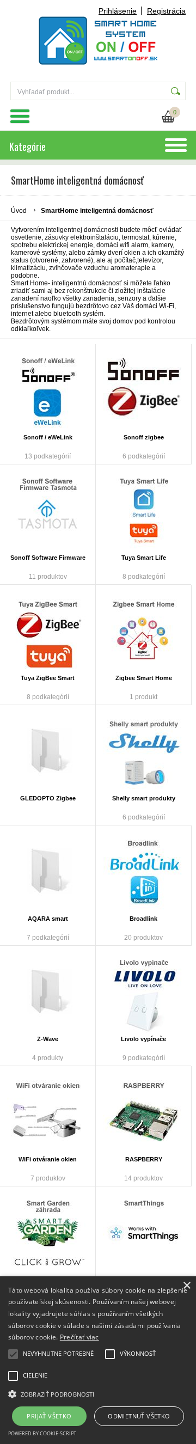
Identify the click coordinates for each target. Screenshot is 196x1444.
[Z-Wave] (47, 992)
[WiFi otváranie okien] (47, 1112)
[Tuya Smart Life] (143, 511)
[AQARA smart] (47, 872)
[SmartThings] (143, 1233)
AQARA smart (48, 918)
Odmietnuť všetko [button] (139, 1416)
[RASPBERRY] (143, 1112)
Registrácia (166, 11)
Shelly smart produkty (143, 798)
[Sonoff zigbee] (143, 390)
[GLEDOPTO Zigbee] (47, 751)
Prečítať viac (79, 1337)
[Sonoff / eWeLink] (47, 390)
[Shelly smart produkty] (143, 751)
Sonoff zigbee (144, 437)
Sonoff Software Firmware (47, 557)
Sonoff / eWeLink (47, 437)
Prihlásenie (118, 11)
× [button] (186, 1286)
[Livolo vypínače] (143, 992)
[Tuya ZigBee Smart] (47, 631)
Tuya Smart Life (143, 557)
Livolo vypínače (143, 1039)
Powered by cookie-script (42, 1433)
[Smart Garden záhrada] (47, 1233)
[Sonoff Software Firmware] (47, 511)
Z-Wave (47, 1039)
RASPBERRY (143, 1159)
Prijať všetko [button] (49, 1416)
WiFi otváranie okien (48, 1159)
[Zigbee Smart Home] (143, 631)
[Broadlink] (143, 872)
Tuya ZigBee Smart (48, 678)
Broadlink (143, 918)
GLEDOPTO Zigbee (48, 798)
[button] (98, 1393)
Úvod (19, 211)
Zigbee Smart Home (143, 678)
